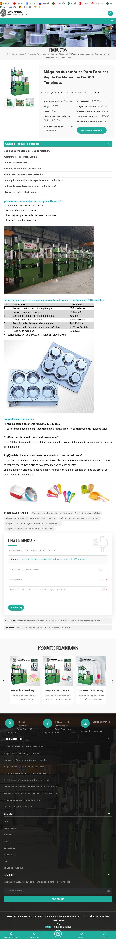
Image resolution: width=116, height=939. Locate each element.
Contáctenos (9, 848)
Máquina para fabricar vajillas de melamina (79, 518)
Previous (3, 681)
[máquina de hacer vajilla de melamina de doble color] (91, 671)
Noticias (7, 841)
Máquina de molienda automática (22, 168)
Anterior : (11, 620)
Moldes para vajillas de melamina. (19, 806)
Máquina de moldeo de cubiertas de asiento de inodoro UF (30, 786)
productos (8, 834)
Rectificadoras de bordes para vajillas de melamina (27, 780)
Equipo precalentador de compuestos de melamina (27, 773)
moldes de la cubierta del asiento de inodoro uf (30, 186)
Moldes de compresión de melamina (24, 174)
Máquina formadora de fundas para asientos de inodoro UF (31, 793)
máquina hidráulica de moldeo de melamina (24, 767)
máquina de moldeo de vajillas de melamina (24, 753)
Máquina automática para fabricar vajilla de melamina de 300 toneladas (53, 559)
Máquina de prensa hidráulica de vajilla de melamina (29, 528)
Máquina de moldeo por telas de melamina (48, 54)
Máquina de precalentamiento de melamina (23, 747)
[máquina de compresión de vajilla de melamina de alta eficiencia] (58, 671)
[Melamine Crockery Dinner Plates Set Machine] (25, 671)
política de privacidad (13, 868)
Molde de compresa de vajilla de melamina (23, 800)
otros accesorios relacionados (20, 192)
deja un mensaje (58, 933)
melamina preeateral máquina (20, 156)
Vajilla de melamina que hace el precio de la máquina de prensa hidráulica (66, 513)
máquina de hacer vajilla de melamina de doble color (91, 690)
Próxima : (10, 627)
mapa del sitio (10, 854)
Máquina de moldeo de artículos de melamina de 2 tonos (44, 627)
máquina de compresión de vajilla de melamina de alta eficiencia (58, 690)
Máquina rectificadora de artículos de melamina (25, 760)
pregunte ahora (93, 130)
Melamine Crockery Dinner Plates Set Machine (24, 690)
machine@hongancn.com (92, 731)
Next (112, 681)
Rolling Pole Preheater (16, 162)
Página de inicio (16, 54)
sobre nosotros (10, 828)
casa (6, 821)
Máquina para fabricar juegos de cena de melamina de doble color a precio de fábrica (59, 620)
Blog (58, 923)
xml (5, 861)
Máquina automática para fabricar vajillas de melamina (30, 518)
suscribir (58, 899)
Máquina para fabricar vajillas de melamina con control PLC (33, 523)
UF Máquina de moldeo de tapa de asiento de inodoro (33, 180)
